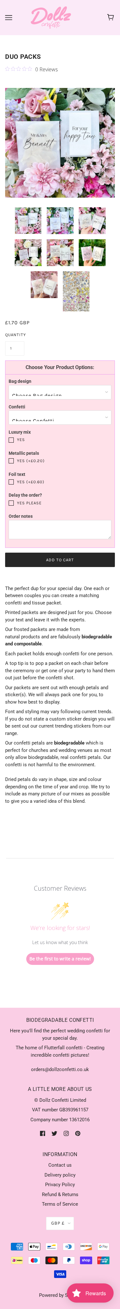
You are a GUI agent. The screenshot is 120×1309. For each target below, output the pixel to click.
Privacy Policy (60, 1184)
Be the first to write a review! (60, 959)
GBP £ (58, 1223)
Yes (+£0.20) (31, 460)
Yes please (29, 503)
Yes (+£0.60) (30, 481)
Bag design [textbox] (20, 381)
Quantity (14, 334)
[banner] (51, 17)
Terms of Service (60, 1204)
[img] (42, 1133)
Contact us (60, 1165)
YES (21, 439)
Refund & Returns (60, 1194)
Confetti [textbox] (17, 406)
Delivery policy (60, 1175)
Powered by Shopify (60, 1295)
